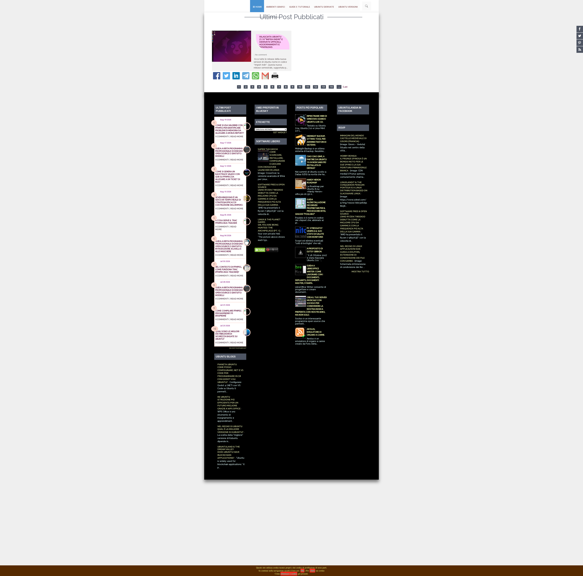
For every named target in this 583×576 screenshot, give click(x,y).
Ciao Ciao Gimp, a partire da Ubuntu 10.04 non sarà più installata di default (317, 162)
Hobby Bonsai (348, 156)
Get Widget (280, 132)
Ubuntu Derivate (324, 6)
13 (323, 86)
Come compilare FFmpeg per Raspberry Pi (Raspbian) (228, 313)
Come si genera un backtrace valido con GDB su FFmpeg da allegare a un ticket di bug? (227, 176)
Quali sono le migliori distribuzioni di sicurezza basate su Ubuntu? (227, 335)
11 (307, 86)
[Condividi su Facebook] (216, 78)
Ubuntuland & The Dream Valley (228, 447)
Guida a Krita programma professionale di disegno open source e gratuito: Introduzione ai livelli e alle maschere (229, 246)
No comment (261, 54)
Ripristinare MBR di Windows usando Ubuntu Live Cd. (317, 119)
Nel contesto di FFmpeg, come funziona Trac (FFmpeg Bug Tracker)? (228, 269)
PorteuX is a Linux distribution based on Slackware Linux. (353, 190)
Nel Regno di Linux (351, 246)
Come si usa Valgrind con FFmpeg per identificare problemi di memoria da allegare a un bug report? (229, 129)
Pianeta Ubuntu (227, 364)
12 (315, 86)
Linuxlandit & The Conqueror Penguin (352, 183)
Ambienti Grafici (275, 6)
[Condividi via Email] (265, 78)
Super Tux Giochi (268, 149)
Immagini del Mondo (352, 135)
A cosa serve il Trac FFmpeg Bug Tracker (226, 221)
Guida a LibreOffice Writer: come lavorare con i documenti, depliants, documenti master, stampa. (309, 274)
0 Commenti (222, 136)
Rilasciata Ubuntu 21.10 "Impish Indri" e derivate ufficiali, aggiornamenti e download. (271, 41)
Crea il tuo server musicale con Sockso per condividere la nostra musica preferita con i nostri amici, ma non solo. (311, 306)
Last (345, 86)
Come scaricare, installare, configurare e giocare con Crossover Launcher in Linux (271, 161)
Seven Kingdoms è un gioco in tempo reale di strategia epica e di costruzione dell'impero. (229, 201)
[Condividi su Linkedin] (236, 78)
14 (331, 86)
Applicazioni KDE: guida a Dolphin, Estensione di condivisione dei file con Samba (352, 255)
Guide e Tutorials (299, 6)
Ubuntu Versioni (348, 6)
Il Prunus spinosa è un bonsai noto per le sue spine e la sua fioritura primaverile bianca (353, 164)
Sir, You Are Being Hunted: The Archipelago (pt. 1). (269, 227)
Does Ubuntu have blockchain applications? (228, 455)
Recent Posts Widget (237, 348)
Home (259, 6)
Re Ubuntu (223, 397)
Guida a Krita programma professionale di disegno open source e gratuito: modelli (229, 152)
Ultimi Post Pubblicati (292, 17)
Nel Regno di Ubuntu (229, 426)
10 (299, 86)
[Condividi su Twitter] (226, 78)
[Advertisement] (91, 525)
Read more (236, 136)
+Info (312, 570)
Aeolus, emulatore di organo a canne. (316, 332)
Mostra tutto (360, 271)
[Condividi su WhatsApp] (255, 78)
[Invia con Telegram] (245, 78)
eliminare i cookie (289, 573)
